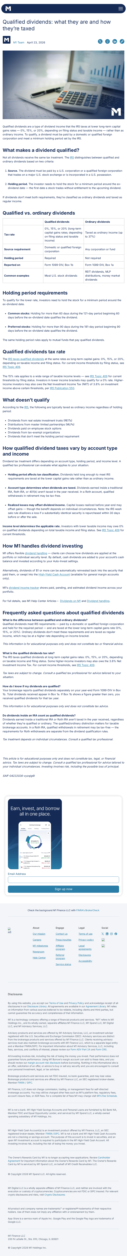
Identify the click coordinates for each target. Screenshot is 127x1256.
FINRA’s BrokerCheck (87, 910)
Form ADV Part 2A (80, 1049)
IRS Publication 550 (62, 388)
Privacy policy (86, 939)
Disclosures (85, 955)
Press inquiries (63, 939)
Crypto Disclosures (54, 1194)
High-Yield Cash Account (54, 574)
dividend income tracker (24, 587)
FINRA (21, 1082)
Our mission (39, 933)
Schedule (112, 1095)
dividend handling (36, 553)
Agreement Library (96, 1006)
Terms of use (85, 933)
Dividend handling (98, 601)
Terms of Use (56, 1003)
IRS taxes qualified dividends (26, 359)
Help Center (39, 957)
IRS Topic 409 (11, 367)
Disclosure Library (36, 1006)
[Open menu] (121, 8)
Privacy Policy (76, 1003)
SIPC (29, 1082)
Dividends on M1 (70, 601)
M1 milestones (40, 945)
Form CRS (101, 1049)
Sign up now (63, 889)
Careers (37, 939)
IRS (72, 157)
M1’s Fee (102, 1095)
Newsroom (38, 951)
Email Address (17, 874)
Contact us (61, 933)
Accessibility (85, 961)
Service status (63, 964)
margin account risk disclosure (44, 1062)
